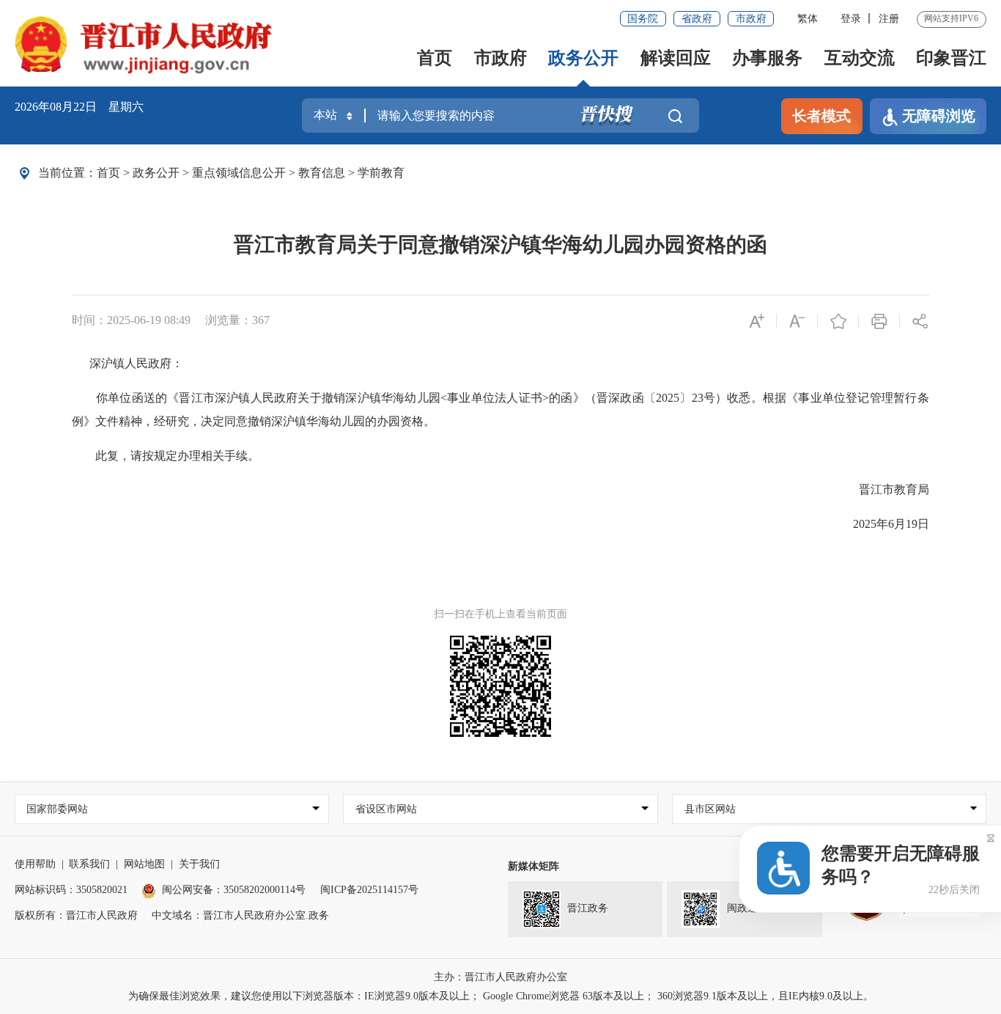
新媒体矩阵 (533, 866)
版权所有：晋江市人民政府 (76, 915)
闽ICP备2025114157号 (369, 889)
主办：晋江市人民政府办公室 (500, 976)
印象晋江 (951, 57)
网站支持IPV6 (951, 18)
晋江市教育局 (881, 489)
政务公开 (583, 57)
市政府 (751, 18)
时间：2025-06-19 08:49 (131, 320)
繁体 (807, 18)
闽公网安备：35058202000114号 (234, 889)
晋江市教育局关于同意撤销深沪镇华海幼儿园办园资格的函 (500, 244)
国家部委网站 (57, 809)
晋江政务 (587, 908)
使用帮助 (35, 864)
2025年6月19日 (879, 524)
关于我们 (199, 864)
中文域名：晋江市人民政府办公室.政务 (240, 915)
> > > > (251, 172)
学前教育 (381, 172)
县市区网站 (710, 809)
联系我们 (89, 864)
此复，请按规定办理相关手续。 (165, 455)
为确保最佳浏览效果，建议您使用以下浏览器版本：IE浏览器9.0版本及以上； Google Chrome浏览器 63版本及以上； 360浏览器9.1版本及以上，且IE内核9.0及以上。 (500, 996)
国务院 (642, 18)
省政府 (697, 18)
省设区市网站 (386, 809)
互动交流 (859, 57)
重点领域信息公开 (239, 172)
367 (261, 320)
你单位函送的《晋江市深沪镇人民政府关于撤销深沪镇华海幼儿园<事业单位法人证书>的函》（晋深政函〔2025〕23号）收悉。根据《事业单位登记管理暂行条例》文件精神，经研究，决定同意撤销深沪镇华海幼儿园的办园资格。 (500, 409)
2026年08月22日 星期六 (79, 106)
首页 (434, 57)
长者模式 (821, 116)
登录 (851, 18)
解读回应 (675, 57)
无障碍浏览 (938, 116)
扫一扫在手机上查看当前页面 (500, 614)
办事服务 (767, 57)
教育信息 (321, 172)
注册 (889, 18)
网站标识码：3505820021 (71, 889)
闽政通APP (752, 908)
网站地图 (144, 864)
